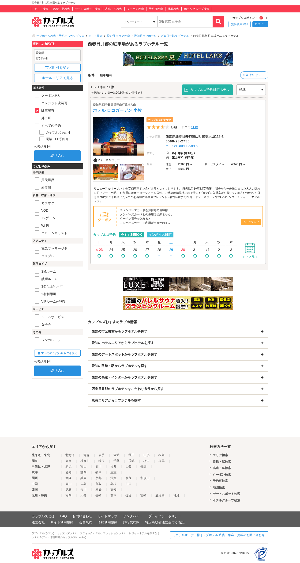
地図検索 (173, 9)
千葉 (116, 461)
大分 (83, 495)
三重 (113, 472)
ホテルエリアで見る (57, 78)
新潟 (68, 466)
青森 (86, 455)
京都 (98, 478)
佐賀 (128, 495)
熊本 (113, 495)
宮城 (116, 455)
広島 (83, 484)
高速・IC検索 (113, 9)
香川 (83, 489)
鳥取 (98, 484)
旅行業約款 (131, 522)
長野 (143, 466)
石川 (98, 466)
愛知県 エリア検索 (118, 36)
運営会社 (38, 522)
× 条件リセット (253, 75)
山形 (146, 455)
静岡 (83, 472)
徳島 (68, 489)
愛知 (68, 472)
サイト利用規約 (61, 522)
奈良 (128, 478)
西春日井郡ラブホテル (175, 36)
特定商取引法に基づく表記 (164, 522)
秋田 (131, 455)
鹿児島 (160, 495)
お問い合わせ (82, 516)
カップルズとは (43, 516)
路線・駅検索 (61, 9)
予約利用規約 (107, 522)
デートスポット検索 (87, 9)
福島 (161, 455)
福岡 (68, 495)
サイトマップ (107, 516)
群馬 (161, 461)
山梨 (128, 466)
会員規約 (85, 522)
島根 (113, 484)
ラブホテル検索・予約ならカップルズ (60, 36)
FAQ (63, 516)
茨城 (131, 461)
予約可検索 (156, 9)
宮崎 (143, 495)
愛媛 (98, 489)
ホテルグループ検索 (196, 9)
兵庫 (83, 478)
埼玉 (101, 461)
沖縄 (176, 495)
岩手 (101, 455)
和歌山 (145, 478)
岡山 (68, 484)
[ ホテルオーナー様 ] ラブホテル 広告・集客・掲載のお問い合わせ (219, 535)
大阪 (68, 478)
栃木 (146, 461)
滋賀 (113, 478)
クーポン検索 (135, 9)
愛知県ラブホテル (145, 36)
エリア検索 (41, 9)
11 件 (194, 127)
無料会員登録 (239, 24)
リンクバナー (133, 516)
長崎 (98, 495)
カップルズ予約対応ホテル (209, 89)
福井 (113, 466)
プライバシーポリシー (164, 516)
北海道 (70, 455)
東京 (68, 461)
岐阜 (98, 472)
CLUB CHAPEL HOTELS (182, 146)
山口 (128, 484)
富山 (83, 466)
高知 (113, 489)
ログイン (260, 24)
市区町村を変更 (57, 67)
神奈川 (85, 461)
